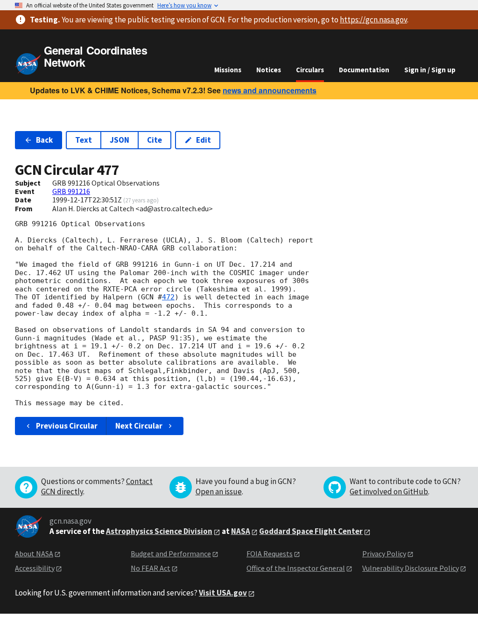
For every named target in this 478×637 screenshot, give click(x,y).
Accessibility (35, 568)
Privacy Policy (384, 553)
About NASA (34, 553)
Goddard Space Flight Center (311, 531)
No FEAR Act (150, 568)
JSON (119, 140)
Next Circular (138, 426)
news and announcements (269, 90)
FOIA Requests (269, 553)
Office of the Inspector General (295, 568)
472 (168, 297)
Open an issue (219, 491)
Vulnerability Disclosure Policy (410, 568)
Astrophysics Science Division (159, 531)
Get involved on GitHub (389, 491)
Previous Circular (67, 426)
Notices (268, 69)
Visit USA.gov (223, 593)
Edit (203, 140)
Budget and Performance (171, 553)
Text (83, 140)
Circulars (310, 69)
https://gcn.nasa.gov (373, 19)
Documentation (364, 69)
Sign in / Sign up (430, 69)
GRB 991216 (71, 191)
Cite (154, 140)
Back (44, 140)
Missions (227, 69)
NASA (240, 531)
